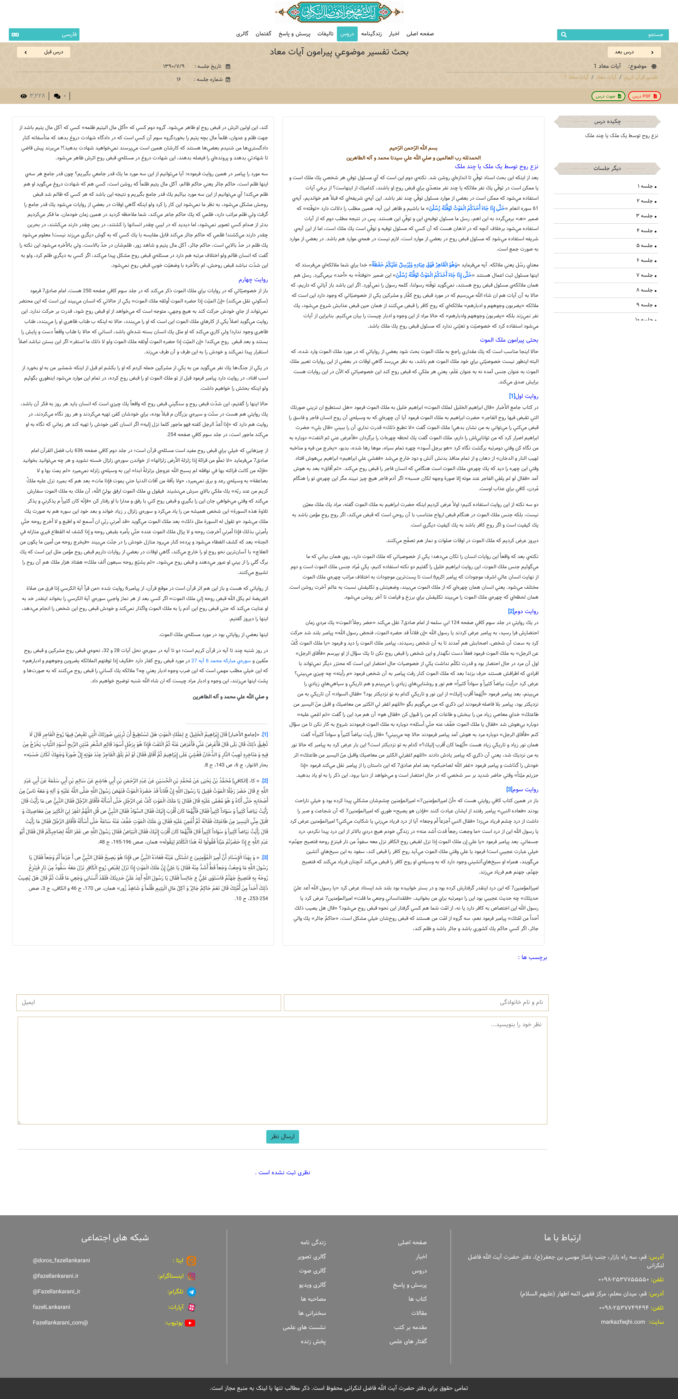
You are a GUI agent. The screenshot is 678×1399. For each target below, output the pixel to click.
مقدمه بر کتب (410, 1327)
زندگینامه (371, 33)
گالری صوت (312, 1271)
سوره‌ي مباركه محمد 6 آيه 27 (221, 661)
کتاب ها (418, 1299)
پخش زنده (313, 1341)
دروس (347, 33)
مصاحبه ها (313, 1299)
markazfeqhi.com (623, 1322)
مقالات (419, 1313)
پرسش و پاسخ (294, 33)
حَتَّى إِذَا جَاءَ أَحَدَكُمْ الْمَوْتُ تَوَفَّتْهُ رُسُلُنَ (467, 208)
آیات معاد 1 (576, 77)
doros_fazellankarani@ (61, 1260)
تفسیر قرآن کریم (641, 77)
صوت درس (605, 96)
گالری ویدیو (312, 1285)
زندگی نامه (313, 1242)
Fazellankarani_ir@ (56, 1292)
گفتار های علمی (408, 1341)
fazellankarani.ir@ (55, 1276)
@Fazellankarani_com (60, 1323)
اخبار (394, 33)
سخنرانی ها (312, 1313)
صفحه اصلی (420, 33)
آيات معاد (606, 77)
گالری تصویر (311, 1257)
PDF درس (641, 96)
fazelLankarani (51, 1307)
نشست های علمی (304, 1327)
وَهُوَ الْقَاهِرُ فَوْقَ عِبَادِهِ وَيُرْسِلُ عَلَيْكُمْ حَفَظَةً (414, 265)
